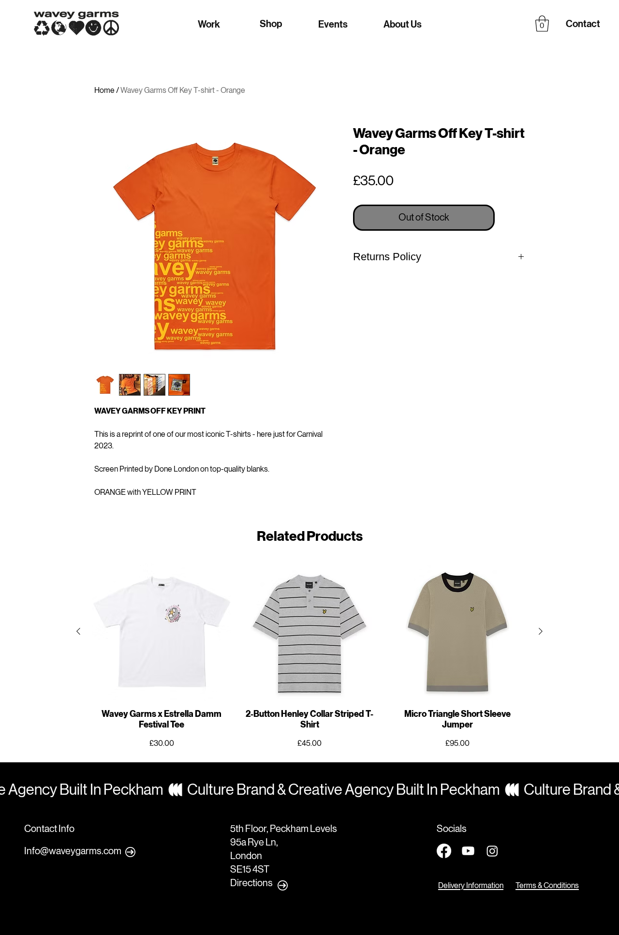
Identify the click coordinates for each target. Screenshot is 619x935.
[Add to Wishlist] (512, 218)
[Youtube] (468, 851)
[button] (542, 23)
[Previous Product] (78, 631)
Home (104, 90)
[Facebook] (444, 851)
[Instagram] (492, 851)
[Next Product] (540, 631)
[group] (309, 656)
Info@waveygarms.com (72, 851)
